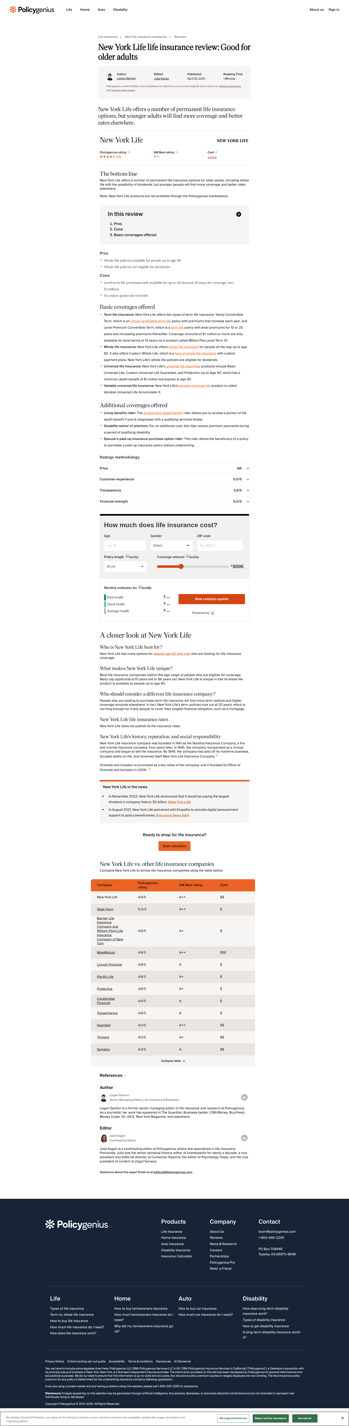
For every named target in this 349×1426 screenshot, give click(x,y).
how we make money (123, 90)
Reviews (180, 37)
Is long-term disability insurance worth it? (271, 1335)
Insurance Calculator (176, 1256)
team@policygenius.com (277, 1232)
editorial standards (230, 86)
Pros (118, 224)
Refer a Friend (220, 1268)
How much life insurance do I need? (77, 1327)
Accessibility (117, 1361)
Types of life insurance (67, 1308)
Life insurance (108, 37)
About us (317, 10)
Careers (216, 1250)
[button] (173, 1061)
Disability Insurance (175, 1250)
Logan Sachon (126, 78)
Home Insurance (173, 1238)
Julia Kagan (161, 78)
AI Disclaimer (182, 1361)
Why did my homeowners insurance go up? (143, 1329)
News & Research (223, 1244)
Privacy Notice (54, 1361)
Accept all (304, 1418)
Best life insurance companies (146, 37)
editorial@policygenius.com (172, 1172)
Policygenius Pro (222, 1262)
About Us (217, 1232)
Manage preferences (233, 1418)
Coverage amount (170, 557)
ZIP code (204, 536)
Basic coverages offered (135, 235)
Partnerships (219, 1256)
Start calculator (174, 846)
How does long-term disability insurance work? (265, 1311)
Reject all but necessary (271, 1418)
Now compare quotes (211, 599)
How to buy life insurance (69, 1321)
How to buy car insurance (198, 1308)
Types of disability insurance (264, 1320)
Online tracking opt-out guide (86, 1361)
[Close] (342, 1417)
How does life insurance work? (73, 1333)
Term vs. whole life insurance (72, 1315)
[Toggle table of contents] (238, 214)
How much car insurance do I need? (206, 1315)
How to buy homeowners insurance (141, 1308)
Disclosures (163, 1361)
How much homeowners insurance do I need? (143, 1317)
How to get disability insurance (266, 1326)
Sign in (334, 10)
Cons (118, 229)
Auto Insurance (172, 1244)
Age (107, 536)
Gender (156, 536)
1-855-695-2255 (271, 1238)
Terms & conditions (140, 1361)
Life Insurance (171, 1232)
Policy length (114, 557)
